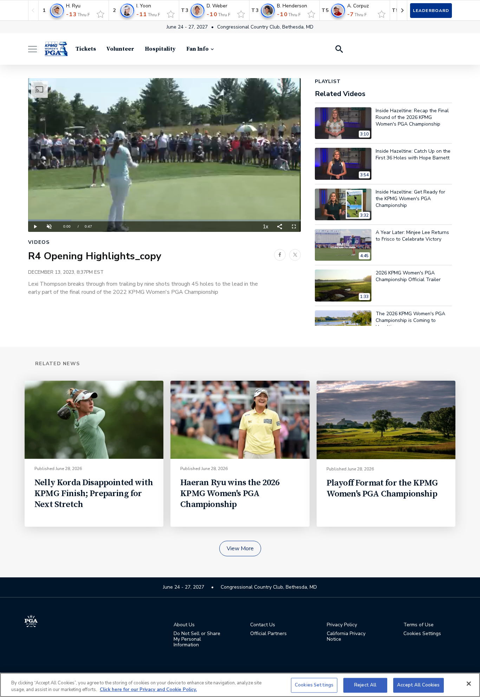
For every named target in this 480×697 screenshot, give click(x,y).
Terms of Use (418, 625)
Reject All (365, 685)
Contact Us (262, 625)
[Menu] (36, 49)
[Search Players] (338, 49)
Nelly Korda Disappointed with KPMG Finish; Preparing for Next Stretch (93, 493)
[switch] (100, 14)
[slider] (164, 220)
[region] (240, 685)
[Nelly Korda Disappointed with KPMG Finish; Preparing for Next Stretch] (94, 420)
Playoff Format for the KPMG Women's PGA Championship (382, 488)
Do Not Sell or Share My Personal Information (197, 639)
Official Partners (268, 633)
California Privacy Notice (346, 636)
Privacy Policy (342, 625)
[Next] (402, 10)
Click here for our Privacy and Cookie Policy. (148, 689)
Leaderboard (431, 10)
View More (240, 548)
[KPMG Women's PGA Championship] (56, 49)
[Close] (468, 683)
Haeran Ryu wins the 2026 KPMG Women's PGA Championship (229, 493)
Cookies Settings (314, 685)
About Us (184, 625)
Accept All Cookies (418, 685)
